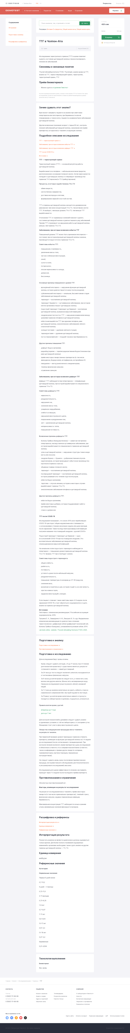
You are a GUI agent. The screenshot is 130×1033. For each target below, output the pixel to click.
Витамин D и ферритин (54, 29)
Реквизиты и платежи (83, 1004)
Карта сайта (70, 1016)
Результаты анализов (60, 996)
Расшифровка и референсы (18, 41)
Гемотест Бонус (59, 999)
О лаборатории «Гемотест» (84, 993)
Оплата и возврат (81, 1016)
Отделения (78, 10)
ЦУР (107, 1016)
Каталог (14, 981)
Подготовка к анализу (16, 34)
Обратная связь (41, 1001)
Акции (70, 10)
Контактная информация (83, 999)
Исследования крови (25, 981)
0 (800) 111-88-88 (13, 3)
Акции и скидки (41, 996)
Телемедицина (58, 993)
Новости (79, 996)
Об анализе (12, 28)
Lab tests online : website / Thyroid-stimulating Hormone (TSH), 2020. (63, 630)
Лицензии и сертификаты (84, 1001)
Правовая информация (96, 1016)
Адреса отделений (42, 999)
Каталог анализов (41, 993)
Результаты (107, 3)
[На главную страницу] (13, 11)
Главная (8, 981)
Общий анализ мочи (69, 29)
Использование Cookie (117, 1016)
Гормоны (35, 981)
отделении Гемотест (60, 87)
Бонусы (118, 3)
